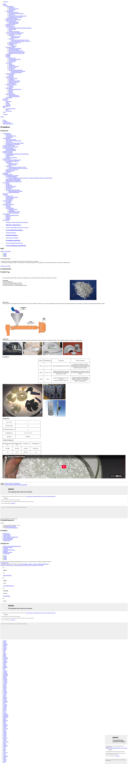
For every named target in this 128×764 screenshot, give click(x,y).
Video (4, 112)
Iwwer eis (5, 100)
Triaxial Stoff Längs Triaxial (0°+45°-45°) (20, 40)
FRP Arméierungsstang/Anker (15, 89)
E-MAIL (5, 527)
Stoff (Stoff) (11, 76)
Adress (4, 525)
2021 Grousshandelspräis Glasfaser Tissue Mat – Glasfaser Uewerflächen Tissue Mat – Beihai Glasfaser (30, 178)
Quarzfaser (8, 56)
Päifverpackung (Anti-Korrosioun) (16, 50)
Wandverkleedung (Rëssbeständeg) (13, 180)
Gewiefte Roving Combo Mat (15, 34)
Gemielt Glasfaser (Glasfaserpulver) (13, 19)
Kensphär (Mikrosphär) (13, 23)
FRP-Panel (11, 90)
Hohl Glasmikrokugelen (11, 20)
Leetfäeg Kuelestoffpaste (14, 82)
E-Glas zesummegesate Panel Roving (16, 245)
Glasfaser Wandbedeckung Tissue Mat (17, 52)
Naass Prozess (12, 14)
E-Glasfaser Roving (9, 565)
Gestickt (10, 30)
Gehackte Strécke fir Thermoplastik (16, 13)
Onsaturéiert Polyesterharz (14, 31)
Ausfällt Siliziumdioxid (13, 95)
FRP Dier (11, 91)
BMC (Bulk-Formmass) (14, 12)
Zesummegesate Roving (14, 8)
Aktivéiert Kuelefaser (10, 73)
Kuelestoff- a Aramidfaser (11, 84)
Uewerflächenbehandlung (14, 49)
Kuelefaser (11, 85)
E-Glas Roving (27, 565)
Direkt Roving (12, 7)
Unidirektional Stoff (13, 43)
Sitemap (30, 564)
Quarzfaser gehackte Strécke (15, 59)
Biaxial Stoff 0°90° (15, 37)
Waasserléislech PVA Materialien (15, 17)
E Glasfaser (33, 565)
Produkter (5, 5)
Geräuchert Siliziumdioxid (14, 96)
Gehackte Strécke (9, 11)
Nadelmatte (8, 54)
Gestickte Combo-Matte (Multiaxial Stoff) (14, 32)
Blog (4, 107)
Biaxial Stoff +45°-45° (16, 36)
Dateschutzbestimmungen (43, 564)
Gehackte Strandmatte (10, 26)
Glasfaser (2, 565)
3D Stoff (10, 64)
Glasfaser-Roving (9, 6)
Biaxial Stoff (11, 35)
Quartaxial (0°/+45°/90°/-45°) (15, 42)
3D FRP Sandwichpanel (14, 66)
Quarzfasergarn (12, 61)
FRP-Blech (11, 92)
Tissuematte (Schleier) (10, 47)
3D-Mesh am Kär (12, 67)
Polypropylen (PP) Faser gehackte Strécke (17, 16)
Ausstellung (8, 105)
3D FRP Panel (12, 65)
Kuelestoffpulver (12, 83)
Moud (7, 109)
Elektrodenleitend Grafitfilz (14, 80)
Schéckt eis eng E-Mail (5, 266)
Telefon (4, 526)
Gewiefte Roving (9, 25)
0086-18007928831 (7, 575)
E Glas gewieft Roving (18, 565)
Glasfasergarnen (12, 9)
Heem (4, 3)
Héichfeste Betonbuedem (16, 72)
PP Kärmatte (11, 44)
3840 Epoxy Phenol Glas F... (13, 225)
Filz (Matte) (11, 74)
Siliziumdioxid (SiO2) (10, 94)
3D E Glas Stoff (39, 565)
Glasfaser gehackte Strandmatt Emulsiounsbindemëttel (20, 28)
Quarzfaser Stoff (12, 58)
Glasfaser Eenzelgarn (11, 235)
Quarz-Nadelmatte (12, 60)
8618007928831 (6, 596)
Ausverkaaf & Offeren (10, 108)
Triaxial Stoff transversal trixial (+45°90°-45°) (20, 41)
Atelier (7, 102)
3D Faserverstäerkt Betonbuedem (16, 70)
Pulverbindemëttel (12, 29)
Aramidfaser (11, 86)
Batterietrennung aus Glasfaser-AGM (16, 53)
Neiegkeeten (5, 98)
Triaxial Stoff (11, 38)
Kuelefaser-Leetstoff (13, 78)
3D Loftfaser (11, 68)
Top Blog (35, 564)
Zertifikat (8, 103)
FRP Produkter (9, 88)
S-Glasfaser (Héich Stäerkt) (11, 18)
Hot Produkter (25, 564)
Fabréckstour (8, 101)
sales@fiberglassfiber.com (12, 527)
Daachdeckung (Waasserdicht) (15, 48)
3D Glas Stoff (9, 62)
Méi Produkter (9, 97)
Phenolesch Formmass (10, 24)
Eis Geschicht (9, 111)
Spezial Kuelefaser (10, 77)
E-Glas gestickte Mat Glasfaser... (14, 230)
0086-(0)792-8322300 (11, 526)
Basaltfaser (8, 55)
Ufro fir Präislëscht (4, 562)
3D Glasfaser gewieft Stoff (13, 240)
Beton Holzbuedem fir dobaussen (18, 71)
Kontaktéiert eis (6, 106)
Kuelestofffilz (11, 79)
